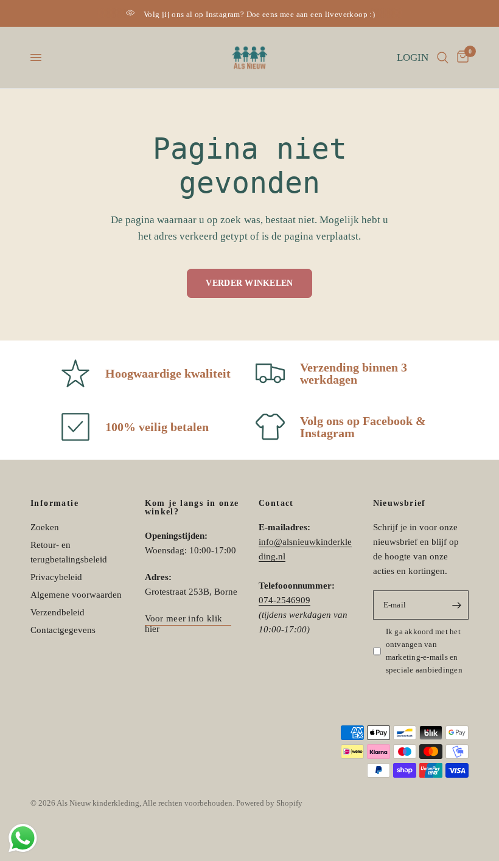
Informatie (54, 503)
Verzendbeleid (57, 612)
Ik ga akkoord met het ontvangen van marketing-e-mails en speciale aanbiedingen (424, 650)
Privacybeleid (56, 577)
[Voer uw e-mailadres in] (456, 605)
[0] (461, 57)
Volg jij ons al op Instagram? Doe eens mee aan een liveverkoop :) (259, 14)
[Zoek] (443, 57)
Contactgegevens (63, 630)
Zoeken (44, 527)
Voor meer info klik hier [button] (184, 619)
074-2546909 (284, 600)
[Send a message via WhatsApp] (23, 838)
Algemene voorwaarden (76, 595)
